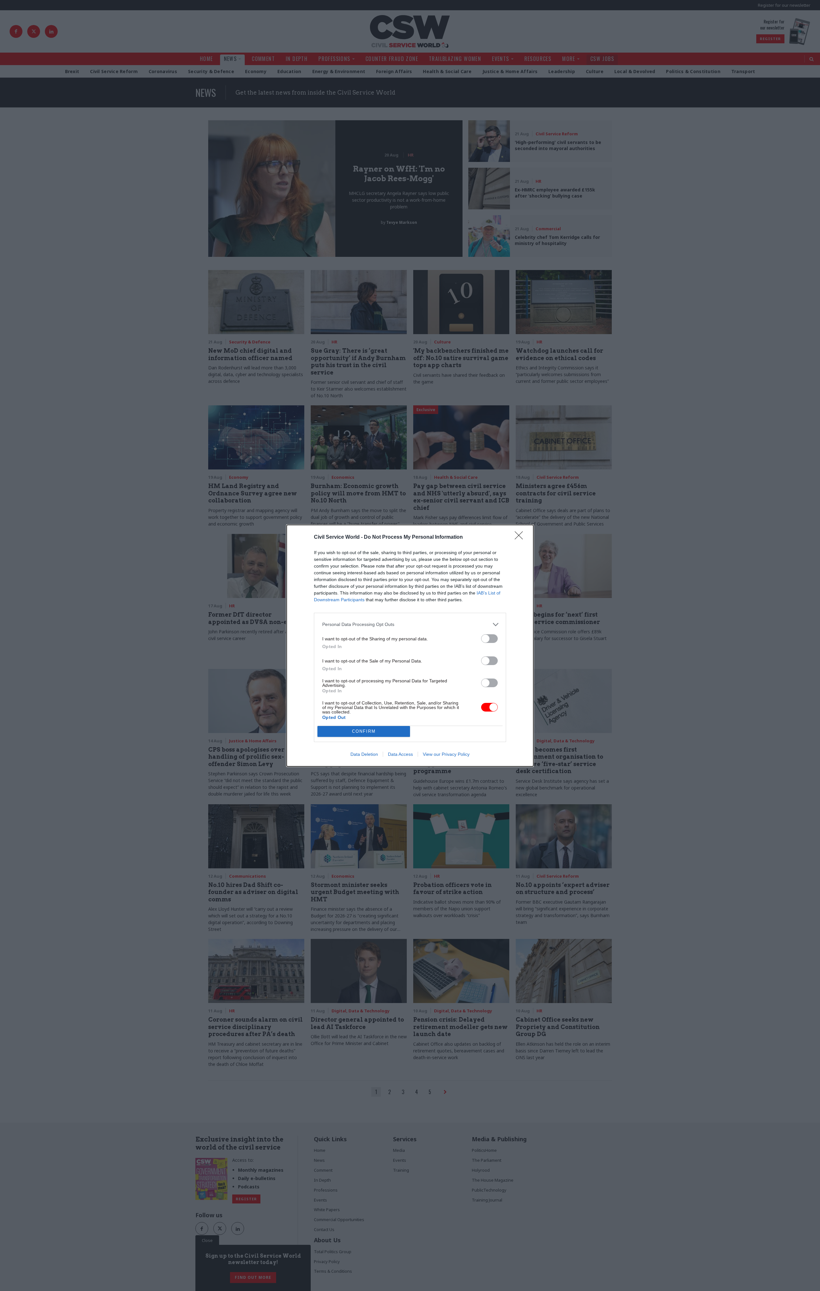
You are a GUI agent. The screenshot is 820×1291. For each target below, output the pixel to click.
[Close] (521, 537)
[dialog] (410, 645)
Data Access (400, 754)
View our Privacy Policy (446, 754)
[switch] (489, 638)
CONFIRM (364, 731)
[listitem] (410, 624)
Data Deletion (364, 754)
